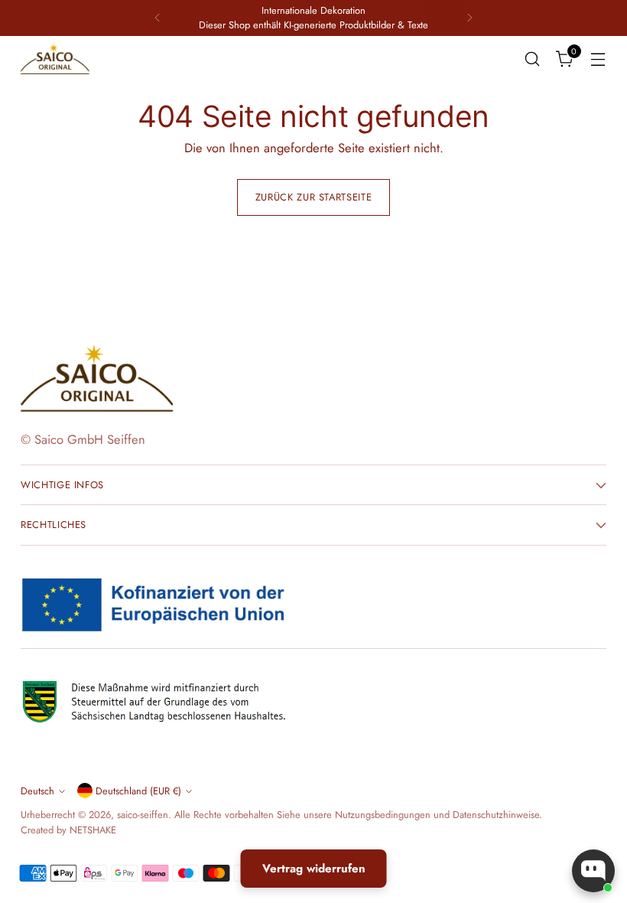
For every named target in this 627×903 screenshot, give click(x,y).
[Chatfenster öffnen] (593, 870)
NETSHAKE (93, 830)
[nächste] (469, 18)
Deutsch (37, 791)
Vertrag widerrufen (313, 868)
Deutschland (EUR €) (138, 791)
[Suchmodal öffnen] (532, 58)
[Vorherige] (157, 18)
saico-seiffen (142, 814)
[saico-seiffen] (55, 59)
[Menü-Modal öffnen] (598, 58)
